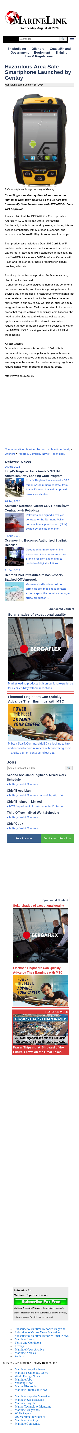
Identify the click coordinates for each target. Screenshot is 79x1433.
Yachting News (24, 1383)
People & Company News (33, 453)
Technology (58, 453)
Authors (20, 1356)
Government (20, 52)
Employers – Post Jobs (57, 838)
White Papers (23, 1413)
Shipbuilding (16, 48)
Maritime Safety (60, 449)
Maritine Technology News (31, 1372)
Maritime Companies (27, 1423)
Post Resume (24, 838)
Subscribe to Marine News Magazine (37, 1332)
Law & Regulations (39, 56)
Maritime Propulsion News (31, 1389)
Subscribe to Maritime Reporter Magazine (40, 1329)
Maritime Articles (25, 1352)
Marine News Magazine (29, 1399)
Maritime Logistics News (30, 1369)
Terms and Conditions (28, 1342)
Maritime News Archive (29, 1349)
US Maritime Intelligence (30, 1416)
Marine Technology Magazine (33, 1406)
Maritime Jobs (23, 1379)
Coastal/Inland (60, 48)
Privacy (19, 1346)
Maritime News (24, 1339)
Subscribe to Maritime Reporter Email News (41, 1335)
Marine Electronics (37, 449)
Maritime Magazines (27, 1410)
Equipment (42, 52)
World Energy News (27, 1376)
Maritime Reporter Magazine (32, 1396)
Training (61, 52)
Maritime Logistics (26, 1403)
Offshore (38, 48)
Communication (14, 449)
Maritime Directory (26, 1420)
